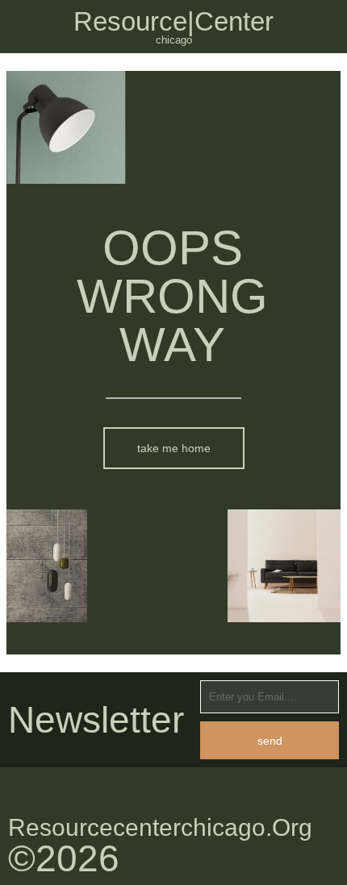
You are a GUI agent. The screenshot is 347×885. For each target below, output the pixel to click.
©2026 (63, 858)
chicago (174, 40)
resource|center (173, 21)
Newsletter (96, 720)
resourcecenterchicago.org (160, 827)
